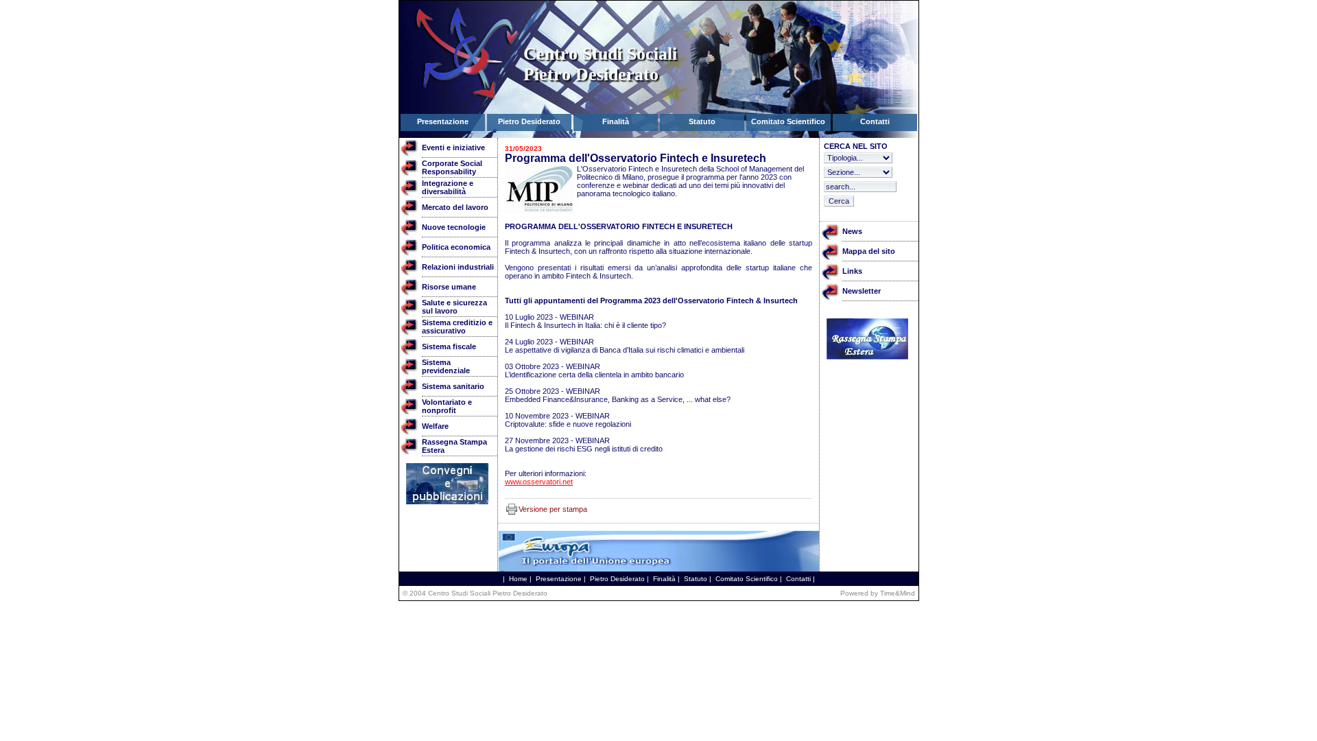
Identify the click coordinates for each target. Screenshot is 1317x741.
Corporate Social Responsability (452, 167)
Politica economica (456, 247)
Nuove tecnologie (454, 227)
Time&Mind (897, 593)
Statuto (695, 579)
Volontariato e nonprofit (447, 406)
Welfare (435, 426)
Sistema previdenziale (446, 366)
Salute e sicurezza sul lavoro (454, 306)
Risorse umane (449, 287)
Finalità (664, 579)
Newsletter (861, 291)
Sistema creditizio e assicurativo (457, 326)
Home (518, 579)
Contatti (798, 579)
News (852, 231)
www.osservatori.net (539, 482)
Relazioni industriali (458, 267)
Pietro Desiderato (617, 579)
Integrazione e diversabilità (447, 187)
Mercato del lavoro (455, 207)
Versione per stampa (553, 509)
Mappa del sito (868, 251)
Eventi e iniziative (453, 147)
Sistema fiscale (449, 346)
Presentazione (559, 579)
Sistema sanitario (453, 386)
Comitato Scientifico (746, 579)
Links (852, 271)
